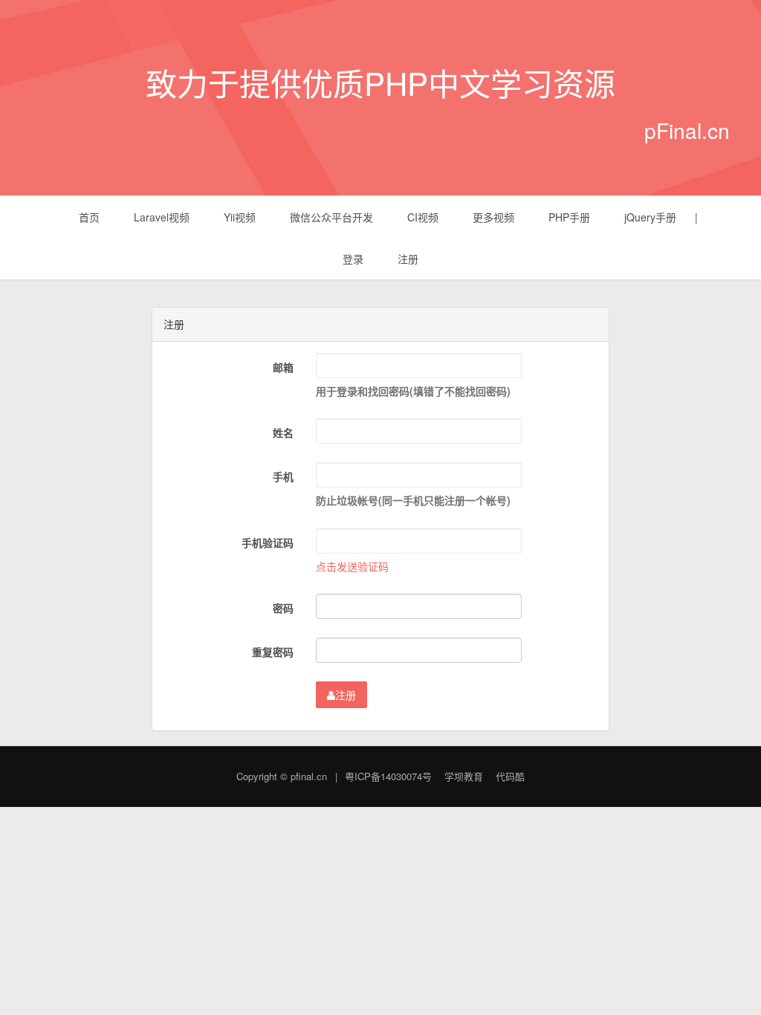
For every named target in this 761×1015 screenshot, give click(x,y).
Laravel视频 (162, 217)
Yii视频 (240, 217)
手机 (283, 476)
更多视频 (493, 217)
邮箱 (283, 367)
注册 (408, 258)
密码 (283, 607)
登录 (353, 258)
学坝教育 (463, 776)
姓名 (283, 432)
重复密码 (273, 651)
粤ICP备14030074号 (388, 776)
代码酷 (510, 776)
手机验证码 (268, 542)
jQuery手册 (650, 217)
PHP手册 (569, 217)
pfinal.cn (309, 776)
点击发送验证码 (352, 566)
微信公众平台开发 (331, 217)
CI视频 (422, 217)
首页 (89, 217)
